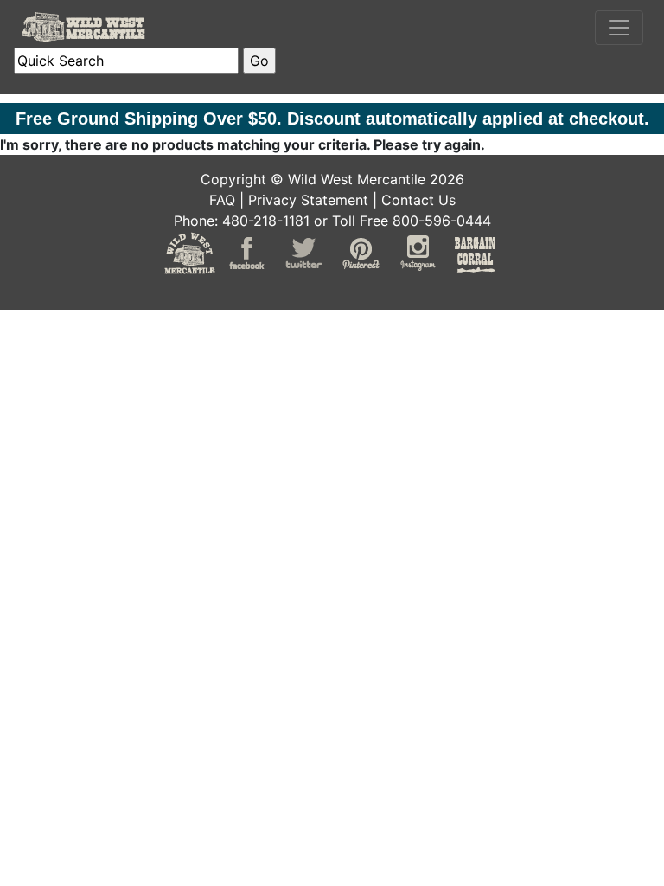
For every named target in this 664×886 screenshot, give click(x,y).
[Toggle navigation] (619, 27)
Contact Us (418, 200)
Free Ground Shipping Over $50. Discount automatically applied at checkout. (332, 118)
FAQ (222, 200)
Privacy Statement (308, 200)
